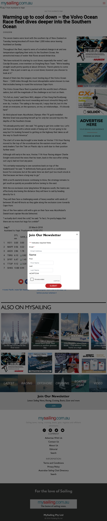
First (31, 259)
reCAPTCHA (34, 273)
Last (30, 266)
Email (31, 247)
